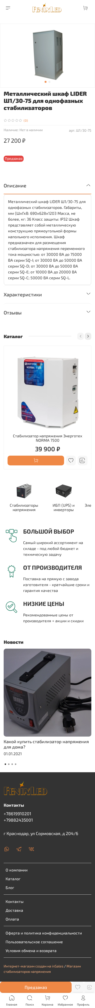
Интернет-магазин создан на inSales (33, 966)
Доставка (14, 910)
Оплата (12, 919)
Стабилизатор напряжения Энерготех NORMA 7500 (47, 437)
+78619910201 (17, 813)
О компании (17, 870)
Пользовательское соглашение (34, 941)
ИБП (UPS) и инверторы (64, 507)
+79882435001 (18, 820)
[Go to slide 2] (49, 82)
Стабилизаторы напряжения (24, 507)
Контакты (15, 901)
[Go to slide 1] (46, 82)
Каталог (13, 878)
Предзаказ (36, 987)
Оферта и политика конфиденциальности (44, 933)
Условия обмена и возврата (31, 950)
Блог (10, 887)
